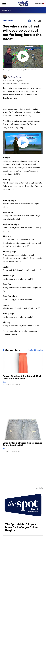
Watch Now (39, 3)
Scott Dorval (16, 77)
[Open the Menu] (4, 3)
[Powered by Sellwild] (39, 488)
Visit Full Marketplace (35, 350)
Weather (8, 20)
